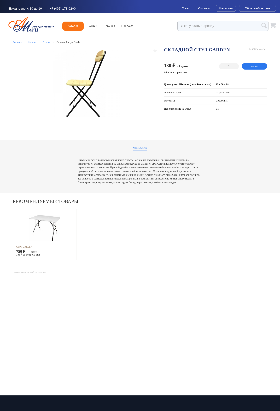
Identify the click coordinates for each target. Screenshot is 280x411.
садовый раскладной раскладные (30, 272)
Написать (226, 8)
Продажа (127, 26)
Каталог (73, 26)
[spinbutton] (229, 66)
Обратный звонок (257, 8)
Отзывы (204, 8)
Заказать (254, 66)
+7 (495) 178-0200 (63, 8)
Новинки (109, 26)
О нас (186, 8)
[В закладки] (155, 50)
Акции (93, 26)
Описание (140, 148)
